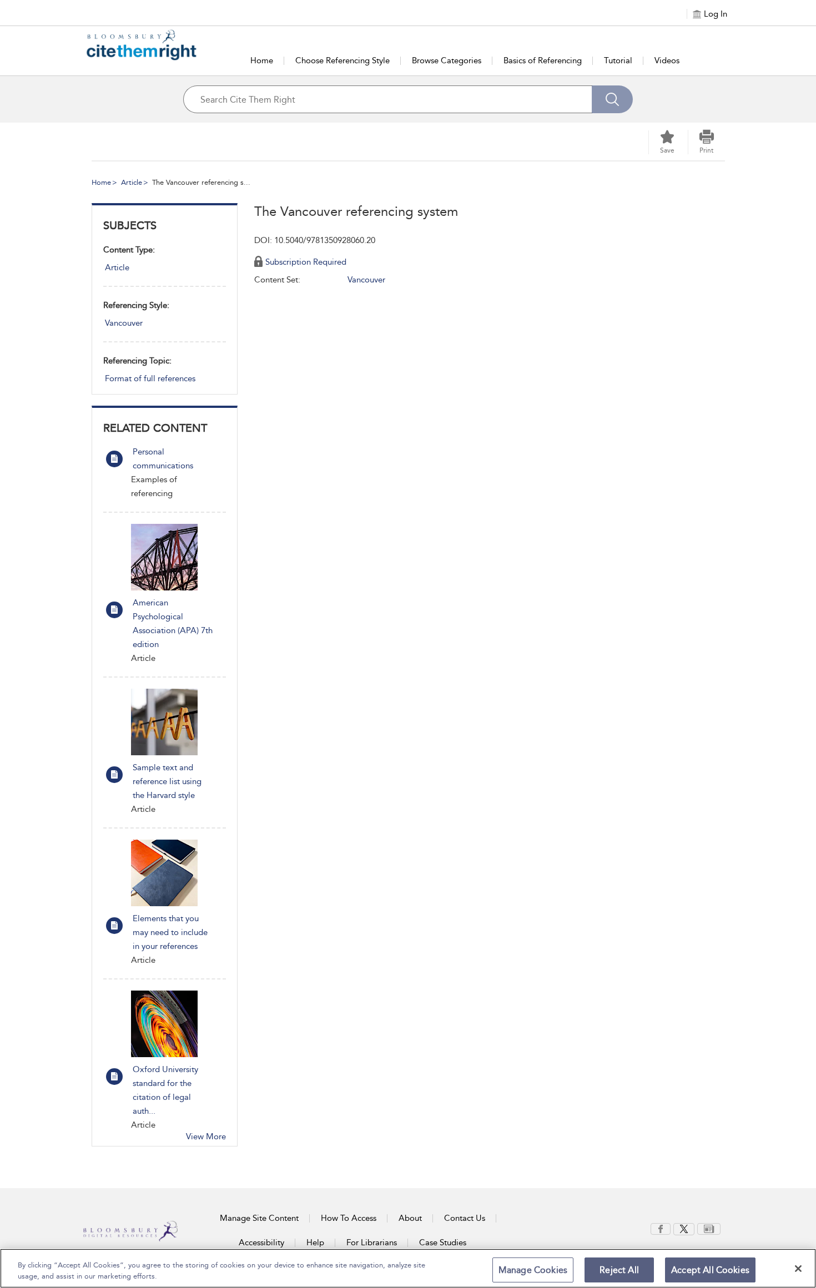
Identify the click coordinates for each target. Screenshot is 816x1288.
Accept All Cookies (710, 1270)
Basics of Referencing (542, 60)
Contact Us (464, 1218)
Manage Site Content (259, 1218)
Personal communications (163, 459)
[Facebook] (660, 1228)
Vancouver (124, 323)
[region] (408, 1268)
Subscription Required (305, 262)
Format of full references (150, 378)
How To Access (348, 1218)
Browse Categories (446, 60)
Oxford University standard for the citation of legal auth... (165, 1090)
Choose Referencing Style (342, 60)
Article (131, 182)
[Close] (798, 1268)
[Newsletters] (709, 1228)
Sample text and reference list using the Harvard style (167, 781)
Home (261, 60)
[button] (706, 142)
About (410, 1218)
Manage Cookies (532, 1270)
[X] (684, 1228)
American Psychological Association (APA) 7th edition (173, 623)
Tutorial (618, 60)
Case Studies (442, 1242)
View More (206, 1136)
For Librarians (371, 1242)
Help (315, 1242)
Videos (666, 60)
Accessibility (261, 1242)
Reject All (619, 1270)
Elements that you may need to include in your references (170, 932)
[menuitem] (661, 1229)
